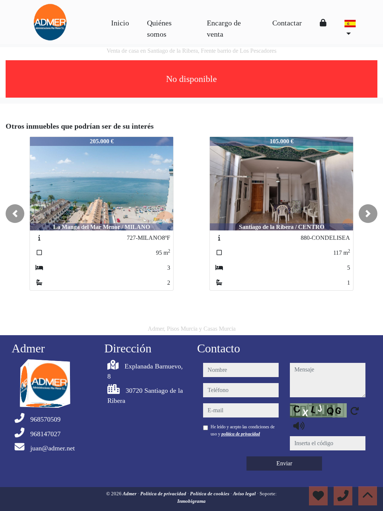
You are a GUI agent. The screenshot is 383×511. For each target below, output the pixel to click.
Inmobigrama (191, 501)
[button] (15, 213)
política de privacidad (240, 434)
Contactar (287, 23)
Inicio (120, 23)
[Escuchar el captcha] (299, 425)
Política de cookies (210, 493)
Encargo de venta (224, 28)
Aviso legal (245, 493)
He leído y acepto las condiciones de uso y (243, 430)
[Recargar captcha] (354, 410)
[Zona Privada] (323, 22)
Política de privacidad (163, 493)
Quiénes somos (159, 28)
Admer (130, 493)
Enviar (284, 463)
